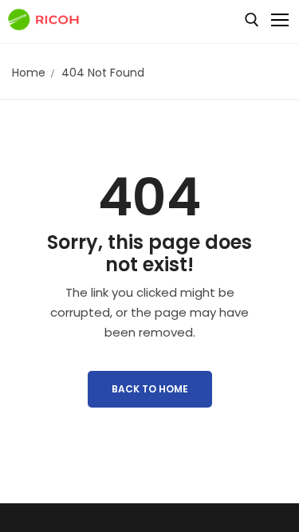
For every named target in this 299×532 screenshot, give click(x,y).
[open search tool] (252, 20)
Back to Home (150, 389)
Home (28, 73)
